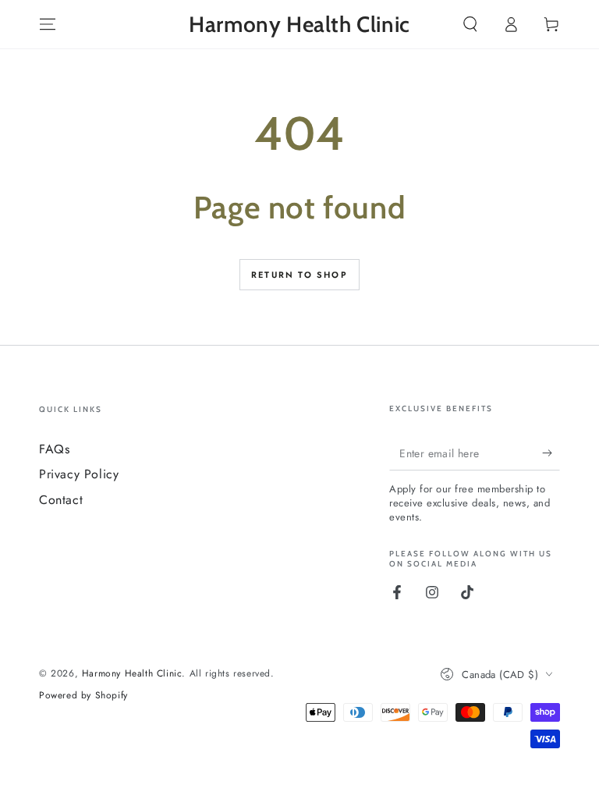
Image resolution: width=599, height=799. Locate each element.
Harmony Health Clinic (132, 673)
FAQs (54, 449)
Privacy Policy (79, 474)
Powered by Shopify (83, 695)
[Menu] (47, 24)
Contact (61, 500)
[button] (470, 24)
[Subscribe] (551, 452)
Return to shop (299, 274)
